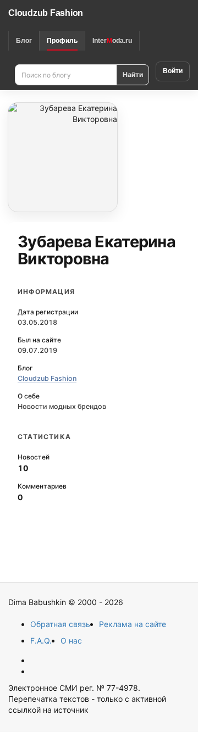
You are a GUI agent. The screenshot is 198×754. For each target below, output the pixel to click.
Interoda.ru (112, 41)
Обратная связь (60, 624)
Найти (133, 74)
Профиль (62, 41)
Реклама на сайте (132, 624)
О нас (71, 640)
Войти (173, 71)
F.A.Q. (41, 640)
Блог (24, 41)
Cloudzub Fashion (45, 13)
